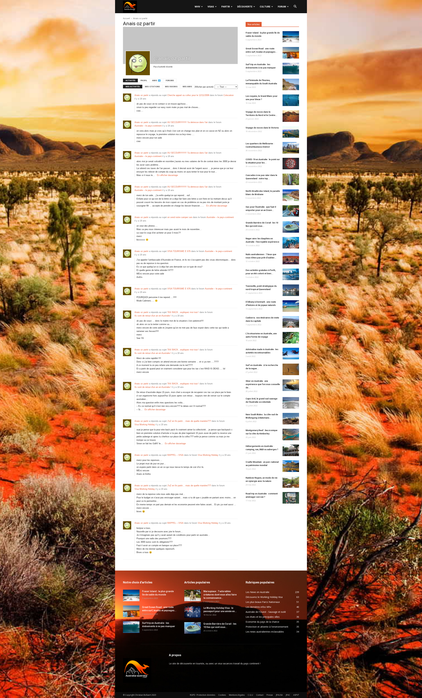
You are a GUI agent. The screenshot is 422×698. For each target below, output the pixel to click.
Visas (211, 6)
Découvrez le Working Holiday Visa (264, 597)
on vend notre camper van (179, 217)
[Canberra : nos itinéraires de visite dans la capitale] (291, 322)
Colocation (229, 95)
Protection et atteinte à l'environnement (267, 626)
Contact (259, 695)
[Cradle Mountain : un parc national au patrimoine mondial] (291, 466)
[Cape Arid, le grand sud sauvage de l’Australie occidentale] (291, 403)
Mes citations (152, 86)
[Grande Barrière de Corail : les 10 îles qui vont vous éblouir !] (291, 227)
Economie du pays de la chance (262, 621)
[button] (295, 6)
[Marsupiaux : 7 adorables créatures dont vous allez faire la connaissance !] (192, 595)
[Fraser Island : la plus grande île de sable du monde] (291, 37)
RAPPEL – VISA (175, 455)
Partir (225, 6)
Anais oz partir (141, 95)
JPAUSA (279, 695)
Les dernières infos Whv (258, 606)
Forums (170, 80)
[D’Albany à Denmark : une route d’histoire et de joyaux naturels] (291, 306)
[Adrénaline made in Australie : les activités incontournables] (291, 353)
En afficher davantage (167, 175)
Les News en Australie (257, 592)
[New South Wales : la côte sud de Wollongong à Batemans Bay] (291, 418)
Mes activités (133, 86)
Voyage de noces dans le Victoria (262, 127)
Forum (282, 6)
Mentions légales (237, 695)
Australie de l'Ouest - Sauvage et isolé (266, 611)
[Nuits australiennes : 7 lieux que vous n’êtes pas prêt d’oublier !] (291, 258)
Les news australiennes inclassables (265, 631)
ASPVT (296, 695)
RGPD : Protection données (202, 695)
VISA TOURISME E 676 (179, 251)
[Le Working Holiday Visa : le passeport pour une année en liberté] (192, 612)
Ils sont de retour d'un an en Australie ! (153, 315)
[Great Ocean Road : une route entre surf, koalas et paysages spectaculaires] (291, 53)
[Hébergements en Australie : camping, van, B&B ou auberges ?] (291, 450)
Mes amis (187, 86)
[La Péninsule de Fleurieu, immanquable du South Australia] (291, 84)
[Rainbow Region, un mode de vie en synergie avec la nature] (291, 482)
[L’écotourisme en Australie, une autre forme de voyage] (291, 337)
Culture (265, 6)
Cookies (222, 695)
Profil (143, 80)
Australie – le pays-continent (148, 125)
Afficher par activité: (204, 87)
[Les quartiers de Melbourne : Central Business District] (291, 148)
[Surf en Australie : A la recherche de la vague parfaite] (291, 369)
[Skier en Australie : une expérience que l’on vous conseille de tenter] (291, 385)
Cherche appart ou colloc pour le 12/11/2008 (188, 95)
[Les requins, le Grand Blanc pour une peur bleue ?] (291, 100)
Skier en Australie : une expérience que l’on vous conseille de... (263, 384)
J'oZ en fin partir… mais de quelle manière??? (189, 421)
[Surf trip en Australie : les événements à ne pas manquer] (291, 68)
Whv (197, 6)
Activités (130, 80)
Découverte (244, 6)
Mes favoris (171, 86)
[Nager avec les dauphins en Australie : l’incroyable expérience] (291, 242)
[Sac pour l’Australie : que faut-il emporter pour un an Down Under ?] (291, 211)
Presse (270, 695)
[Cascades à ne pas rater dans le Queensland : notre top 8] (291, 179)
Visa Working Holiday (145, 424)
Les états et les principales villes (263, 616)
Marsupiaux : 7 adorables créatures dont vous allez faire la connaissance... (220, 594)
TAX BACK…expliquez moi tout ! (183, 312)
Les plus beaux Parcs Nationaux (263, 602)
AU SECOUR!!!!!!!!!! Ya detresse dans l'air (187, 122)
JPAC (288, 695)
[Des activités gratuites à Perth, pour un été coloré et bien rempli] (291, 274)
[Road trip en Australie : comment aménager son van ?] (291, 498)
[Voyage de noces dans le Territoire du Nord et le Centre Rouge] (291, 116)
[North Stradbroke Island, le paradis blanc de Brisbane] (291, 195)
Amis (156, 80)
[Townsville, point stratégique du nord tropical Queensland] (291, 290)
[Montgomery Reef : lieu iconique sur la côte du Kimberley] (291, 434)
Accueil (126, 18)
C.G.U (250, 695)
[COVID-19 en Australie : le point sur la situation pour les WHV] (291, 163)
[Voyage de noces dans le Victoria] (291, 132)
